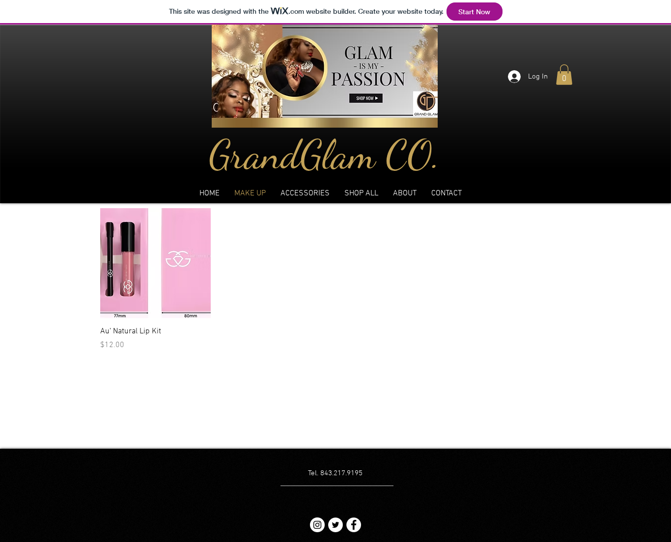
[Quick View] (155, 263)
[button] (564, 74)
